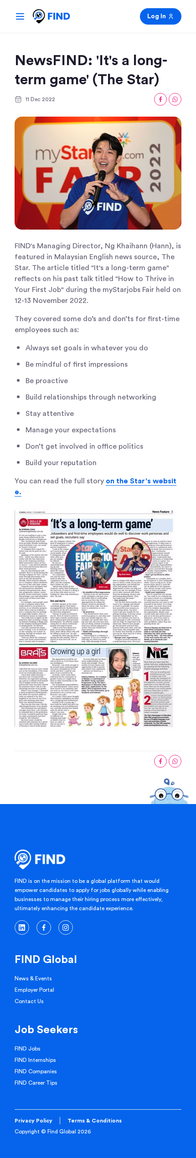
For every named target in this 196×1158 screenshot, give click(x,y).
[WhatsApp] (175, 99)
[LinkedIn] (22, 927)
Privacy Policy (33, 1120)
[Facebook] (160, 99)
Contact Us (29, 1001)
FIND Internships (35, 1060)
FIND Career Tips (36, 1083)
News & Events (33, 978)
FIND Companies (36, 1071)
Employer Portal (34, 990)
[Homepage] (51, 16)
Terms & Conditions (94, 1120)
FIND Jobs (28, 1048)
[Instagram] (65, 927)
